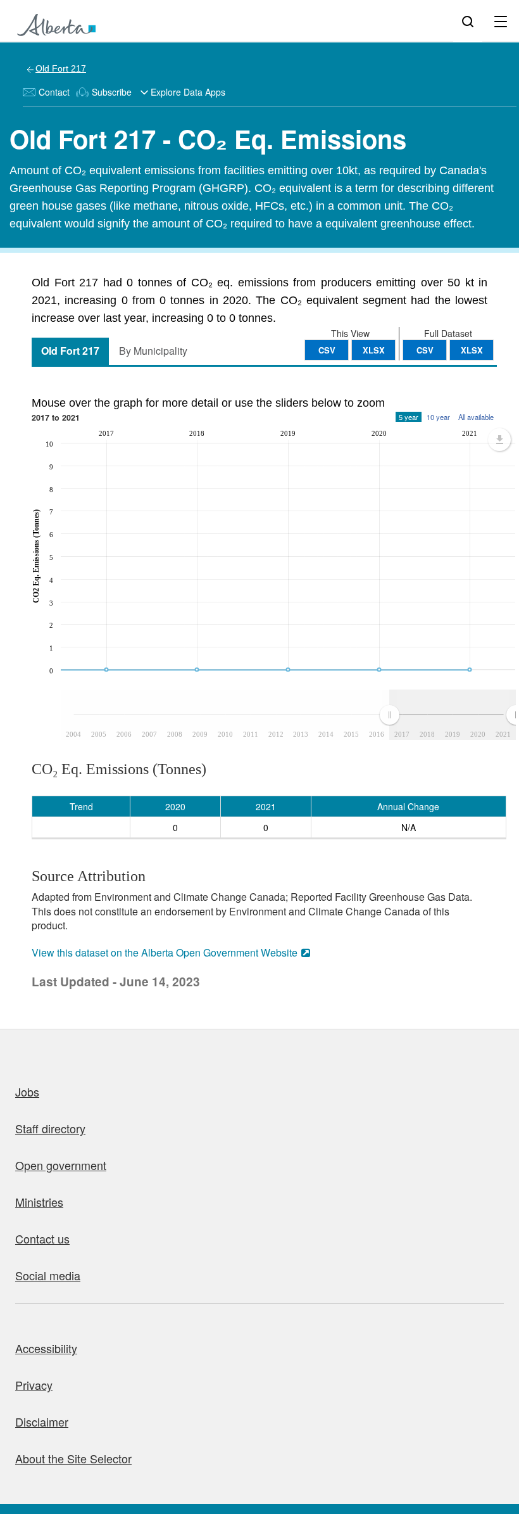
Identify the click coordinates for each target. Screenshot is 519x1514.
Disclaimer (41, 1421)
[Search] (467, 21)
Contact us (42, 1238)
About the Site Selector (73, 1458)
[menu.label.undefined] (499, 439)
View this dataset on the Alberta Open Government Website (164, 952)
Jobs (27, 1091)
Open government (60, 1165)
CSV (425, 350)
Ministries (39, 1201)
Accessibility (46, 1348)
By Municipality (153, 350)
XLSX (472, 350)
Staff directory (50, 1128)
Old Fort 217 (60, 68)
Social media (47, 1275)
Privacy (34, 1385)
